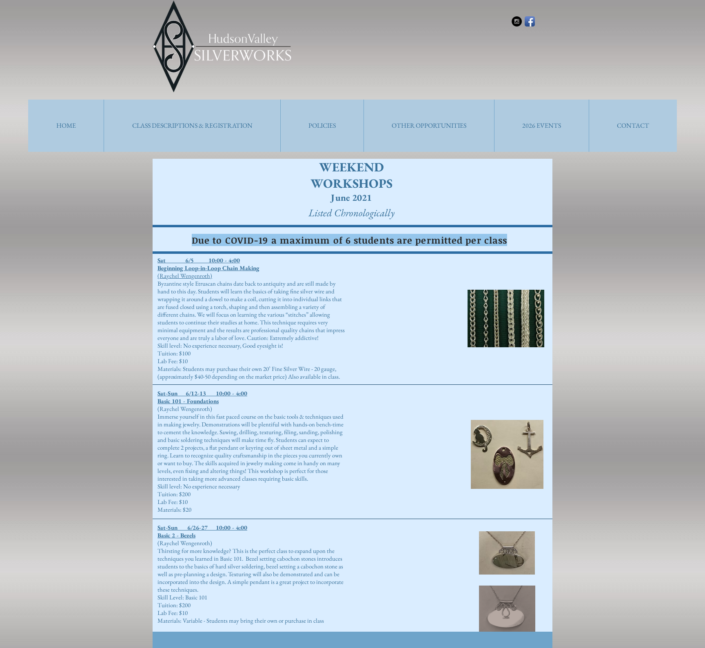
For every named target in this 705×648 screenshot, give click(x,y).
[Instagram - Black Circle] (517, 21)
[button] (192, 126)
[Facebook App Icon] (530, 21)
